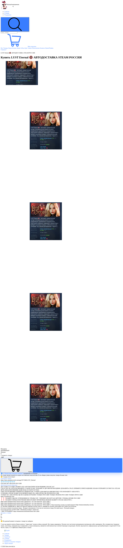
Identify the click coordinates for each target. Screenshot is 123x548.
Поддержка (7, 15)
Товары (6, 535)
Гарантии (7, 537)
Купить (30, 471)
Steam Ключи (12, 48)
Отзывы (6, 13)
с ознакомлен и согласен (20, 473)
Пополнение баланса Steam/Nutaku (42, 48)
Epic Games (28, 48)
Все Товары (4, 48)
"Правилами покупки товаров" (13, 473)
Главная (6, 11)
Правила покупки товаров (12, 541)
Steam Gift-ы (20, 48)
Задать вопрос (8, 543)
